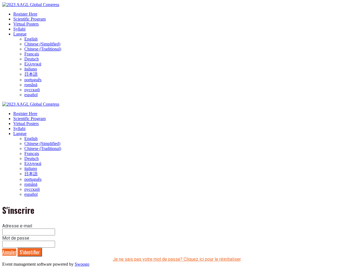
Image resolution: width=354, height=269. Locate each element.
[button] (9, 252)
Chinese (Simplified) (42, 44)
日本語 (31, 74)
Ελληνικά (32, 64)
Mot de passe (15, 238)
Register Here (25, 14)
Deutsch (31, 59)
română (30, 84)
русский (32, 89)
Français (31, 54)
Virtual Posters (26, 24)
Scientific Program (29, 19)
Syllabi (19, 29)
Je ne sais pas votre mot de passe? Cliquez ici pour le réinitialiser (177, 259)
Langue (20, 34)
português (32, 79)
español (31, 94)
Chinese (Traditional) (42, 49)
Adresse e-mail (17, 226)
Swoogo (82, 264)
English (31, 39)
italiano (30, 69)
